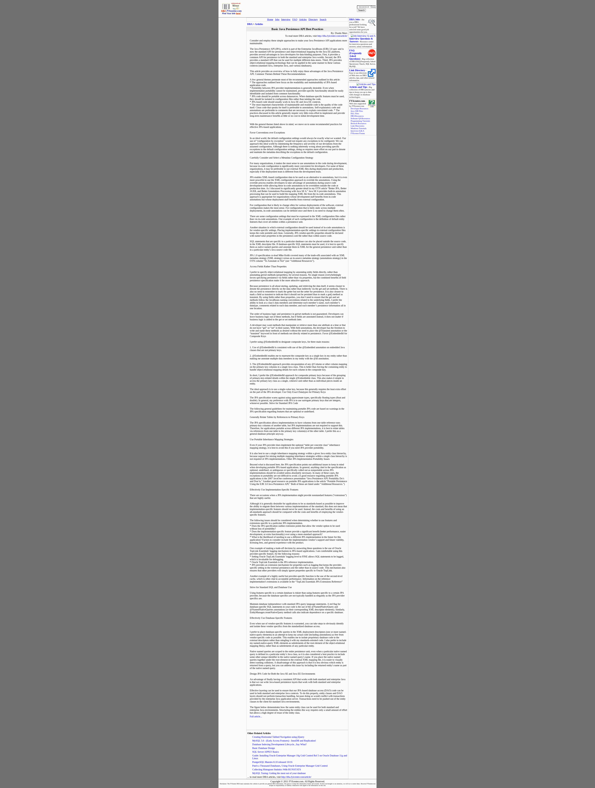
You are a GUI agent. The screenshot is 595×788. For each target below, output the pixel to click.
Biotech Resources (358, 123)
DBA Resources (357, 116)
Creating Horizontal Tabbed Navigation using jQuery (278, 737)
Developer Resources (359, 108)
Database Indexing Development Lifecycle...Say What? (279, 744)
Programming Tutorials (360, 121)
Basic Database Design (263, 748)
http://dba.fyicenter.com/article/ (332, 36)
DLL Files (355, 113)
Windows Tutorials (358, 128)
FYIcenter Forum (358, 133)
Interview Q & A (357, 131)
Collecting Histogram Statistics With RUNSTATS (276, 769)
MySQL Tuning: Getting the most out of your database (279, 773)
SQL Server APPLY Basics (265, 751)
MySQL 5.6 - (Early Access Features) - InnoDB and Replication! (284, 740)
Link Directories (357, 126)
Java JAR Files (357, 111)
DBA (249, 24)
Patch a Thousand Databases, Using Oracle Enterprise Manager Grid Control (290, 765)
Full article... (256, 716)
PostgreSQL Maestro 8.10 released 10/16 (272, 762)
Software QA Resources (360, 118)
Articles (259, 24)
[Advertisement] (299, 9)
